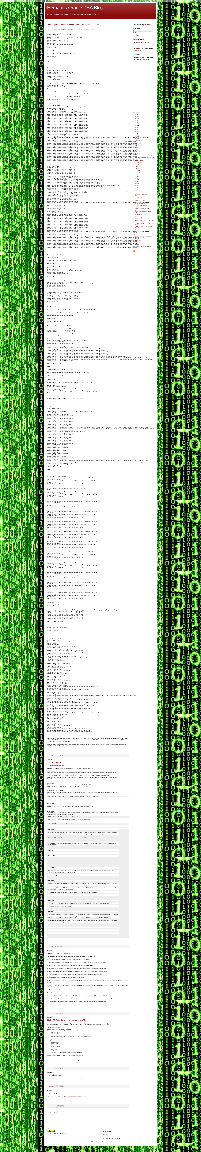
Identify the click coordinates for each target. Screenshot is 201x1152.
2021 (136, 124)
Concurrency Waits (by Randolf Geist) (143, 222)
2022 (136, 122)
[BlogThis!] (57, 755)
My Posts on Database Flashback (142, 208)
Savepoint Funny (138, 247)
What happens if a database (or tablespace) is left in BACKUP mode (73, 25)
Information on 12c (54, 1075)
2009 (136, 181)
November (138, 142)
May (137, 166)
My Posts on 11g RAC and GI (141, 205)
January (138, 173)
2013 (136, 138)
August (137, 147)
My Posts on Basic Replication (141, 198)
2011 (136, 178)
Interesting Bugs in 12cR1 (57, 762)
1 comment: (51, 946)
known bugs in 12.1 (62, 765)
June (137, 164)
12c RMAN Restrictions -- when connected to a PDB (67, 1020)
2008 (136, 183)
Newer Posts (50, 1110)
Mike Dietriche (138, 240)
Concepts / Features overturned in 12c (61, 953)
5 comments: (51, 1013)
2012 (136, 176)
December (138, 140)
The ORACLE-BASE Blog (140, 235)
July (137, 149)
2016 (136, 133)
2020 (136, 125)
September (138, 145)
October (138, 143)
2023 (136, 120)
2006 (136, 187)
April (137, 168)
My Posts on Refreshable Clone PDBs (143, 193)
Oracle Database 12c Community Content (72, 1078)
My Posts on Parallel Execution (141, 206)
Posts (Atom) (55, 1112)
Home (88, 1110)
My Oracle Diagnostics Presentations (142, 210)
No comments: (51, 1086)
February (138, 172)
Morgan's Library (138, 214)
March (137, 170)
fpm (104, 1141)
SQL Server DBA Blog (142, 42)
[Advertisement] (143, 86)
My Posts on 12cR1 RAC (140, 200)
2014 (136, 136)
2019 (136, 127)
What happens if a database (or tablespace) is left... (142, 151)
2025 (136, 116)
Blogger (112, 1141)
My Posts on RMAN (139, 197)
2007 (136, 185)
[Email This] (56, 755)
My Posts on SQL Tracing (140, 203)
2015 (136, 134)
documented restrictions (58, 1027)
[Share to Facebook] (60, 755)
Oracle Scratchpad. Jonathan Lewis (143, 246)
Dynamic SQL (52, 1093)
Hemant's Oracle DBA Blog (75, 7)
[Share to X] (59, 755)
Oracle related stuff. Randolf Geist (142, 251)
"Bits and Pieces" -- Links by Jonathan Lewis (144, 220)
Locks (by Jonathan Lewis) (140, 218)
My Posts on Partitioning (140, 202)
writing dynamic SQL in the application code (70, 1096)
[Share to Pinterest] (62, 755)
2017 (136, 131)
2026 (136, 114)
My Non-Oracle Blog (139, 229)
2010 (136, 179)
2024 (136, 118)
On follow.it (147, 24)
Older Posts (125, 1110)
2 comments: (51, 755)
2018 (136, 129)
